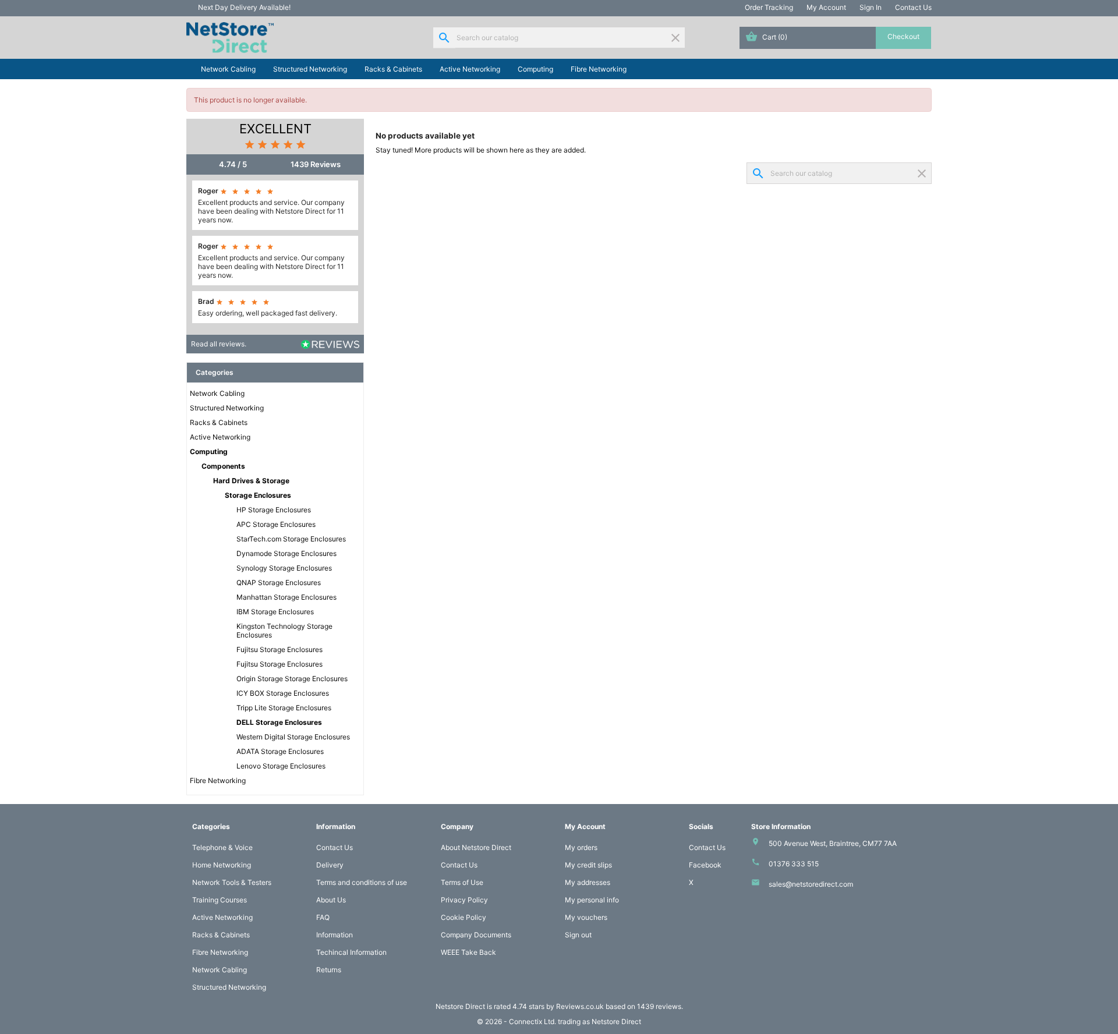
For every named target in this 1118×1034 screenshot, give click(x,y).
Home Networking (221, 865)
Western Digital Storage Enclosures (293, 736)
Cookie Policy (463, 917)
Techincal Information (351, 952)
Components (223, 466)
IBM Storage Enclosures (275, 611)
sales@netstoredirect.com (811, 884)
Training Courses (219, 899)
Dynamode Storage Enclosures (286, 553)
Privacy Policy (464, 899)
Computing (535, 69)
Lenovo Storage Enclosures (281, 766)
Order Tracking (769, 7)
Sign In (870, 7)
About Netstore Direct (476, 847)
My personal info (592, 899)
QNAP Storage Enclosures (278, 582)
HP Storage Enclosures (273, 509)
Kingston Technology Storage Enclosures (284, 630)
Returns (328, 969)
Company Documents (476, 934)
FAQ (323, 917)
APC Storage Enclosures (276, 524)
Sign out (578, 934)
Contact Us (913, 7)
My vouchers (586, 917)
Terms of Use (462, 882)
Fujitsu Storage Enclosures (279, 649)
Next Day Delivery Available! (244, 7)
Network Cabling (228, 69)
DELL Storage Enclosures (279, 722)
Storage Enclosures (258, 495)
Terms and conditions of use (361, 882)
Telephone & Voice (222, 847)
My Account (826, 7)
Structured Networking (310, 69)
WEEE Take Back (468, 952)
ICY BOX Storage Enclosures (282, 693)
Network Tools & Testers (231, 882)
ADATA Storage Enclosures (280, 751)
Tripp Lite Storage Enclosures (283, 707)
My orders (581, 847)
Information (334, 934)
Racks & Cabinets (393, 69)
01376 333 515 (794, 863)
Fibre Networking (599, 69)
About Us (331, 899)
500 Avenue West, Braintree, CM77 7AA (833, 843)
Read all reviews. (218, 343)
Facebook (705, 865)
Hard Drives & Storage (251, 480)
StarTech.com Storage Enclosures (291, 538)
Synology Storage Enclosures (284, 568)
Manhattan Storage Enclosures (286, 597)
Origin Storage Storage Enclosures (292, 678)
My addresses (587, 882)
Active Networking (470, 69)
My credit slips (588, 865)
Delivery (330, 865)
